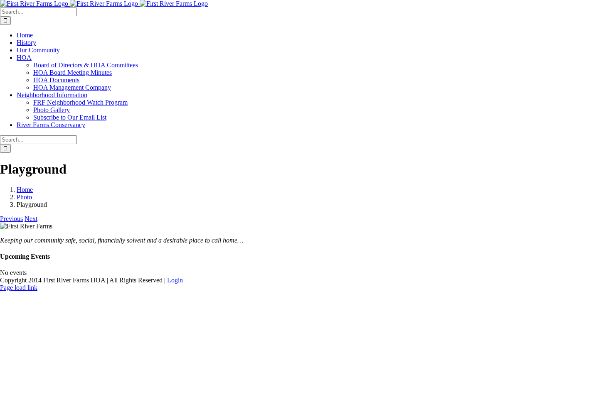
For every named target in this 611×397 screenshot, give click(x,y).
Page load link (18, 287)
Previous (11, 218)
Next (31, 218)
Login (175, 280)
